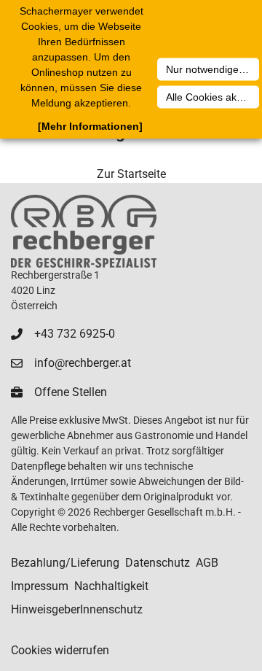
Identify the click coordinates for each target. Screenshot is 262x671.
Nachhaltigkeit (111, 586)
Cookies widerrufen (60, 650)
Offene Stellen (70, 392)
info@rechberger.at (82, 363)
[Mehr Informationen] (90, 126)
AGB (207, 563)
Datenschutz (157, 563)
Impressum (39, 586)
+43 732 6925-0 (74, 334)
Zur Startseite (131, 174)
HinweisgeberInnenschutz (77, 609)
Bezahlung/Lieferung (65, 563)
